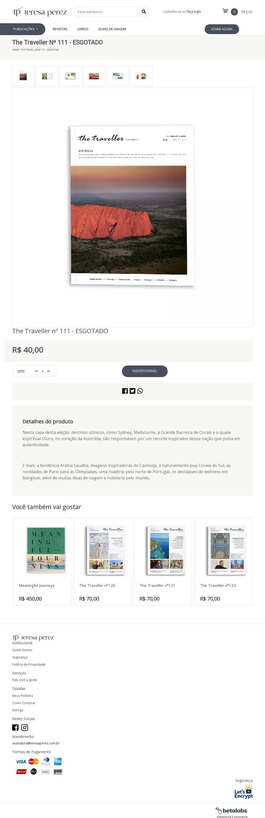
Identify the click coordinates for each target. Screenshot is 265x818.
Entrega (17, 710)
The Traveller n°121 (157, 585)
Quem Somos (22, 650)
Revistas (60, 29)
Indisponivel (144, 370)
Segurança (19, 657)
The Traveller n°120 (97, 585)
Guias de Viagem (112, 29)
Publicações (24, 29)
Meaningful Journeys (37, 585)
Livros (83, 29)
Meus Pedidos (22, 696)
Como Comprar (23, 703)
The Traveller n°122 (218, 585)
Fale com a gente (24, 680)
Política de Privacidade (29, 664)
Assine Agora (222, 29)
